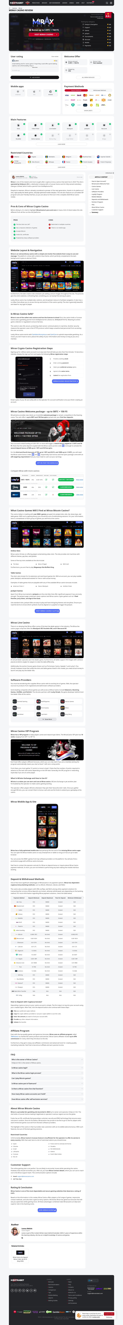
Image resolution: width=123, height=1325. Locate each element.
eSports (50, 1298)
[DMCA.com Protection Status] (49, 1311)
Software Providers (97, 191)
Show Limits (88, 110)
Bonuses (44, 3)
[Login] (111, 3)
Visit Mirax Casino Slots (46, 611)
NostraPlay (90, 3)
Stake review (79, 487)
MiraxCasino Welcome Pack (100, 184)
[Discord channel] (34, 1290)
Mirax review (79, 479)
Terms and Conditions (75, 1295)
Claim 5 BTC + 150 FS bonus (66, 479)
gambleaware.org (39, 39)
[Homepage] (9, 8)
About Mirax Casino (97, 207)
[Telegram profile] (31, 1290)
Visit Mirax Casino (43, 34)
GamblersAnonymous (39, 334)
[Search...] (106, 2)
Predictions (36, 3)
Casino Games (96, 186)
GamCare (53, 334)
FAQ (92, 204)
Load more (61, 144)
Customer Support (97, 210)
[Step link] (29, 377)
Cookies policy (96, 1317)
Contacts (71, 1287)
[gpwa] (27, 1311)
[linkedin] (22, 1237)
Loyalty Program (96, 194)
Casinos (64, 3)
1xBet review (79, 494)
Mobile (71, 3)
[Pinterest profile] (19, 1290)
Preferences (109, 1317)
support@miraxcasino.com (25, 1176)
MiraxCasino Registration (64, 381)
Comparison (52, 1290)
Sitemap (70, 1300)
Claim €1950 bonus (66, 494)
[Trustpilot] (19, 1311)
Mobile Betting (53, 1295)
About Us (71, 1290)
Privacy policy (72, 1298)
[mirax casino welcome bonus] (47, 431)
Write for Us (72, 1292)
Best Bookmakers (54, 3)
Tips (49, 1292)
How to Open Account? (98, 181)
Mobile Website (96, 197)
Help (82, 3)
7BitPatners (15, 1036)
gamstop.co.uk (47, 39)
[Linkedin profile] (27, 1290)
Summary (94, 212)
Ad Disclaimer (72, 1303)
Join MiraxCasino (46, 1210)
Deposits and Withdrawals (99, 199)
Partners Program (97, 202)
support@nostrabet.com (95, 1293)
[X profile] (16, 1290)
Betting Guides (53, 1300)
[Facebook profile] (12, 1290)
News (77, 3)
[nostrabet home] (17, 1280)
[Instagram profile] (23, 1290)
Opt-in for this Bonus (46, 463)
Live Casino (95, 189)
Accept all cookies (109, 1314)
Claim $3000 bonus (66, 487)
